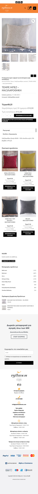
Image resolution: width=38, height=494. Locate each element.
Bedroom (4, 273)
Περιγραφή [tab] (6, 130)
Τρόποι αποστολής (19, 414)
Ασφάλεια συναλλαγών (19, 412)
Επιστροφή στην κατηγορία (17, 120)
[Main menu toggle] (34, 8)
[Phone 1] (21, 2)
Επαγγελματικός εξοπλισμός (9, 287)
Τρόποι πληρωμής (19, 410)
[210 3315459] (19, 397)
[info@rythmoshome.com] (19, 402)
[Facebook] (16, 2)
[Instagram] (19, 2)
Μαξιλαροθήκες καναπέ (21, 81)
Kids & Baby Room (6, 281)
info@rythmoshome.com (19, 404)
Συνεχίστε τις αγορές (8, 261)
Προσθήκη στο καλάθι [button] (10, 187)
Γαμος (3, 284)
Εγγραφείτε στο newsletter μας (16, 349)
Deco (12, 81)
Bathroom (4, 270)
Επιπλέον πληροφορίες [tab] (10, 134)
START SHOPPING (19, 337)
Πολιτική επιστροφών (19, 416)
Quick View (10, 170)
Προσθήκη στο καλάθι (24, 115)
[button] (25, 8)
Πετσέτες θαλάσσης (6, 290)
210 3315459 (19, 399)
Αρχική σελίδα (6, 81)
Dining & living (5, 279)
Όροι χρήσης (19, 408)
